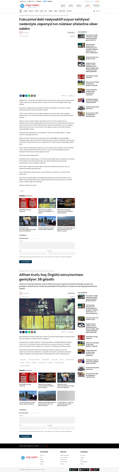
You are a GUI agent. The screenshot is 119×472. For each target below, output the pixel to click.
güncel (62, 359)
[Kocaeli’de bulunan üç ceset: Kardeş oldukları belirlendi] (47, 221)
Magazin (51, 11)
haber (28, 362)
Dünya (41, 11)
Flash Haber (55, 359)
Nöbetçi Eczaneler (64, 455)
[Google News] (71, 96)
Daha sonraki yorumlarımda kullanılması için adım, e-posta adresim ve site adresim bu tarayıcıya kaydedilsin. (46, 257)
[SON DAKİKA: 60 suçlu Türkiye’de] (28, 203)
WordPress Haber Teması (38, 469)
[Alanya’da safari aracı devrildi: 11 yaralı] (81, 60)
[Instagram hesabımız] (95, 1)
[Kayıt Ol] (94, 11)
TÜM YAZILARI (71, 32)
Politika (36, 11)
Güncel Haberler (70, 359)
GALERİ (23, 1)
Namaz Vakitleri (64, 457)
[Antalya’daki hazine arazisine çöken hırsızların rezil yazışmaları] (81, 92)
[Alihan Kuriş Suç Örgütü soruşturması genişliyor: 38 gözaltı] (47, 203)
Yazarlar (82, 457)
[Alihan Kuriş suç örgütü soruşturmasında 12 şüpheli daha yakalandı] (66, 203)
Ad (21, 251)
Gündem (72, 36)
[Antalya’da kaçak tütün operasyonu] (81, 109)
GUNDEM (22, 362)
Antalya (25, 11)
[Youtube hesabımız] (97, 1)
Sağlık (55, 11)
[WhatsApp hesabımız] (99, 1)
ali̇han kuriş (23, 359)
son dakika (50, 362)
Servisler (69, 11)
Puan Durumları (64, 461)
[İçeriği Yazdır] (35, 96)
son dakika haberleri (25, 365)
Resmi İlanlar (62, 11)
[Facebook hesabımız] (91, 1)
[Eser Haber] (29, 7)
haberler (34, 362)
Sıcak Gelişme (42, 362)
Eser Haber (26, 32)
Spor (46, 11)
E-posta (50, 251)
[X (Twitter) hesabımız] (93, 1)
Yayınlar (62, 464)
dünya (22, 191)
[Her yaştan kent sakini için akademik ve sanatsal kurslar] (81, 116)
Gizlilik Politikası (83, 461)
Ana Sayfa (82, 455)
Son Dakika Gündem (60, 362)
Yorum (22, 241)
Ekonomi (31, 11)
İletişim (82, 464)
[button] (21, 11)
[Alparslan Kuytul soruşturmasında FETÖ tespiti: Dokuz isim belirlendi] (28, 221)
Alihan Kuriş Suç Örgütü (34, 359)
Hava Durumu (63, 459)
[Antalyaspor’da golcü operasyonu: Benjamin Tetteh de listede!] (81, 102)
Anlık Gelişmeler (45, 359)
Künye (81, 459)
